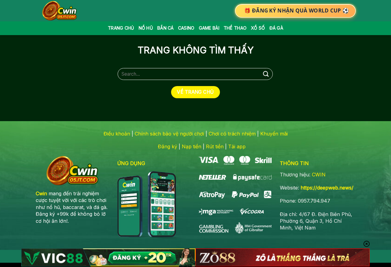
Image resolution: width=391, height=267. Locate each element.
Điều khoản (117, 134)
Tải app (237, 146)
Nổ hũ (146, 28)
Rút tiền (215, 146)
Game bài (209, 28)
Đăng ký (167, 146)
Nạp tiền (191, 146)
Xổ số (258, 28)
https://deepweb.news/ (327, 188)
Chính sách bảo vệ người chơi (169, 134)
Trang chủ (121, 28)
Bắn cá (165, 28)
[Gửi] (266, 74)
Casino (186, 28)
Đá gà (276, 28)
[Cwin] (60, 10)
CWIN (319, 174)
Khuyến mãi (274, 134)
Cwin (41, 193)
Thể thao (235, 28)
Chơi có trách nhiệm (232, 134)
